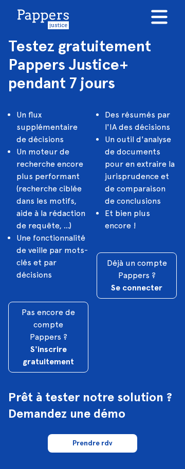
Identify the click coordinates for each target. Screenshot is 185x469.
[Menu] (159, 17)
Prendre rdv (92, 443)
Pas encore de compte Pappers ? (48, 336)
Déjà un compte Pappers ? (137, 275)
